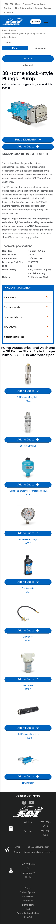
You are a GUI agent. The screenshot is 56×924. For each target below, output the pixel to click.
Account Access (43, 8)
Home (5, 30)
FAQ (28, 909)
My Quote (8, 12)
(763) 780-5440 (12, 4)
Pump (15, 48)
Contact (8, 8)
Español (28, 917)
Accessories (28, 896)
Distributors (28, 905)
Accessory (40, 48)
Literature (28, 900)
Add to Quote (26, 146)
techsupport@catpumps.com (38, 852)
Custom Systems (28, 892)
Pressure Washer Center (34, 4)
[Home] (12, 21)
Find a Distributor (23, 8)
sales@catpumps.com (38, 847)
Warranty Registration (28, 913)
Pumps (12, 30)
